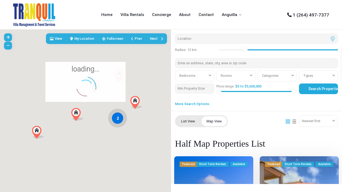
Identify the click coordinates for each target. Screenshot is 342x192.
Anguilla (229, 14)
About (185, 14)
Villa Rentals (132, 14)
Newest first (311, 121)
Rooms (226, 76)
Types (308, 76)
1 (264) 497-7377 (311, 15)
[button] (138, 104)
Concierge (161, 14)
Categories (270, 76)
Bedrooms (187, 76)
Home (106, 14)
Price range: (225, 86)
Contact (206, 14)
